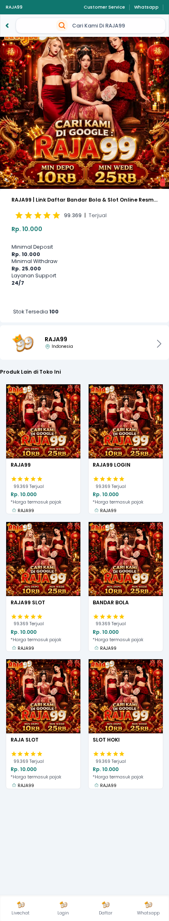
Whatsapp (146, 7)
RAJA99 (14, 7)
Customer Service (104, 7)
